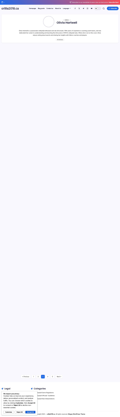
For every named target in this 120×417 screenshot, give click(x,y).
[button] (97, 8)
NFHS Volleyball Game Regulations (42, 392)
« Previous (25, 376)
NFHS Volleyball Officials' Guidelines (43, 395)
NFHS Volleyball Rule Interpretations (42, 399)
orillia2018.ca (10, 8)
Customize (8, 412)
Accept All (30, 412)
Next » (59, 376)
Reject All (19, 412)
